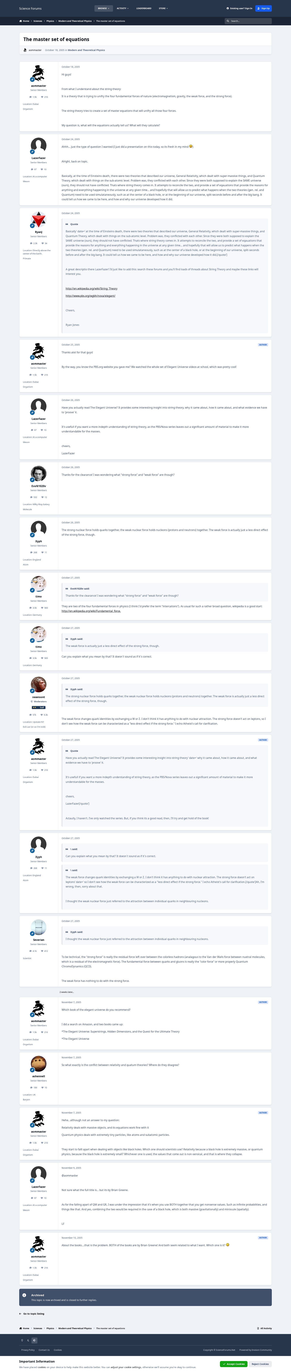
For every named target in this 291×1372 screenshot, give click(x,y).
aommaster (35, 50)
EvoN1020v (38, 486)
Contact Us (44, 1350)
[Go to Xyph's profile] (39, 529)
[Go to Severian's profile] (39, 927)
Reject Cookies (260, 1364)
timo (39, 596)
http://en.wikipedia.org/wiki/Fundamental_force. (91, 611)
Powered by (255, 1350)
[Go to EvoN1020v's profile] (39, 473)
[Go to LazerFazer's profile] (39, 145)
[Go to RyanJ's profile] (39, 219)
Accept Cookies (236, 1364)
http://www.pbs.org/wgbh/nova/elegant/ (90, 296)
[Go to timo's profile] (39, 584)
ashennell (38, 1076)
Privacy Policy (28, 1350)
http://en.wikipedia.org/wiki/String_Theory (91, 288)
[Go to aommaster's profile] (25, 50)
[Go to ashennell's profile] (39, 1064)
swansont (38, 697)
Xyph (38, 541)
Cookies (58, 1350)
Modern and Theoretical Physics (86, 50)
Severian (38, 940)
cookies (42, 1367)
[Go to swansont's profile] (39, 684)
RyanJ (38, 232)
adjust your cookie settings (126, 1367)
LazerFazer (39, 158)
